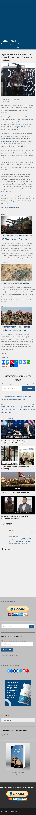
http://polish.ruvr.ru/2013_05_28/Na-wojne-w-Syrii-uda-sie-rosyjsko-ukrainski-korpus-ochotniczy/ (21, 541)
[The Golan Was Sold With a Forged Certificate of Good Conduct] (18, 429)
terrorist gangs (13, 399)
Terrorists (22, 399)
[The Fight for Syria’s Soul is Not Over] (18, 481)
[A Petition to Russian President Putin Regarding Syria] (18, 455)
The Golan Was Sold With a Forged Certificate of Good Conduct (14, 442)
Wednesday (20, 146)
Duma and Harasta (13, 181)
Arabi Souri (16, 99)
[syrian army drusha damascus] (18, 272)
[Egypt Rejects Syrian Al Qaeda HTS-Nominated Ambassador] (18, 505)
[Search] (31, 626)
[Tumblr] (12, 365)
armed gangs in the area (18, 127)
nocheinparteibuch (13, 207)
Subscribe (29, 388)
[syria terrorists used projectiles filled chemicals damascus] (18, 316)
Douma (18, 396)
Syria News (8, 41)
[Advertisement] (18, 19)
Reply (33, 533)
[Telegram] (20, 362)
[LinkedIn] (16, 362)
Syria (24, 99)
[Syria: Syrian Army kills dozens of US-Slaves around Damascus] (18, 223)
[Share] (16, 365)
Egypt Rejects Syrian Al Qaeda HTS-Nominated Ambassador (14, 517)
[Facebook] (3, 362)
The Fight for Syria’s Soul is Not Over (15, 492)
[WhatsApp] (29, 362)
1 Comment (5, 101)
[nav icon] (18, 47)
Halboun (27, 117)
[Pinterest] (12, 362)
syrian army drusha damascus (15, 283)
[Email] (3, 365)
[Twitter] (8, 362)
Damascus (11, 396)
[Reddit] (8, 365)
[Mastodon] (24, 362)
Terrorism (4, 399)
